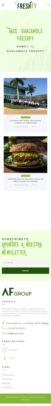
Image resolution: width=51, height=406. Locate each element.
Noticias (25, 117)
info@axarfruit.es (15, 333)
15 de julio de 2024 (21, 126)
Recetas (25, 176)
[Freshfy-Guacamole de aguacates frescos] (26, 4)
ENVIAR (25, 271)
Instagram (12, 350)
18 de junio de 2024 (21, 185)
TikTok (11, 358)
